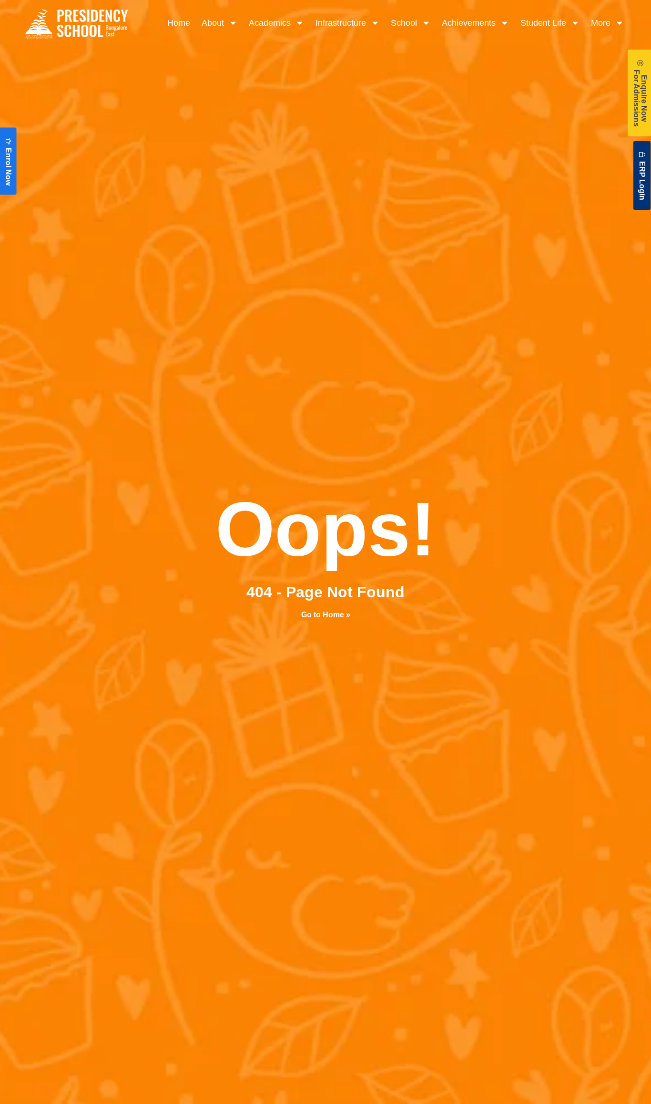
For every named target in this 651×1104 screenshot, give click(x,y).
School (404, 23)
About (213, 23)
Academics (270, 23)
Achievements (469, 23)
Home (178, 23)
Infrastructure (340, 23)
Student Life (543, 23)
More (600, 23)
